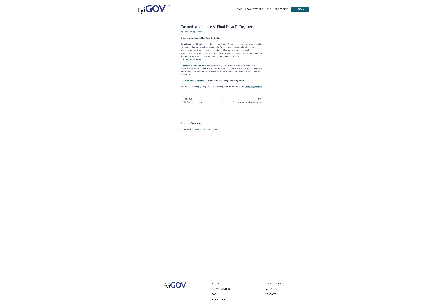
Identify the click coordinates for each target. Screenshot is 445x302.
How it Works (254, 9)
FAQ (269, 9)
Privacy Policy (274, 283)
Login (300, 9)
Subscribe (281, 9)
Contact (270, 294)
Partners (271, 289)
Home (238, 9)
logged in (197, 129)
